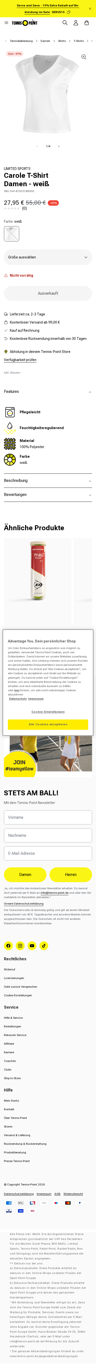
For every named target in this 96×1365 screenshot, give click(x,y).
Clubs (7, 1069)
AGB (57, 1194)
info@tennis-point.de (54, 892)
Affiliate (9, 1043)
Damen (45, 41)
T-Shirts (79, 41)
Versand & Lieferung (17, 1135)
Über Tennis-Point (15, 1118)
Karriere (9, 1052)
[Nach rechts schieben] (58, 146)
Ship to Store (12, 1078)
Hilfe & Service (13, 1017)
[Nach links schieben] (37, 146)
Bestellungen (12, 1026)
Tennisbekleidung (21, 41)
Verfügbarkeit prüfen (20, 360)
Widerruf (9, 969)
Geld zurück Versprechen (20, 986)
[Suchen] (65, 22)
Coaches (10, 1061)
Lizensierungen (14, 978)
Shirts (62, 41)
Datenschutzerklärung (19, 1194)
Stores (8, 1126)
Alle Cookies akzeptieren (48, 724)
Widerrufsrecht (73, 1194)
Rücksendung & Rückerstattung (25, 1144)
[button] (6, 22)
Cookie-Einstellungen (18, 995)
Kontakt (9, 1109)
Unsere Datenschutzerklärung (24, 903)
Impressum (44, 1194)
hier (16, 690)
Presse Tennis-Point (17, 1161)
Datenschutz (18, 698)
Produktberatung (15, 1152)
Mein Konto (11, 1100)
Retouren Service (15, 1035)
